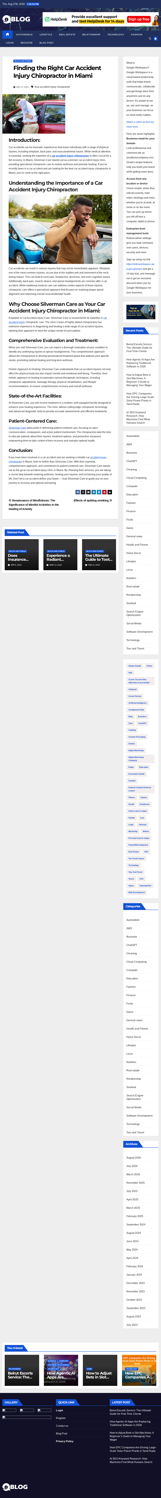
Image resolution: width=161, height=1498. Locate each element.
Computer (132, 486)
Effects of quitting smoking (91, 500)
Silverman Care (17, 428)
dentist (131, 744)
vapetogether (145, 886)
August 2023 (133, 1316)
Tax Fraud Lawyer (136, 858)
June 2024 (132, 1241)
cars (130, 723)
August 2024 (133, 1233)
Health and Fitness (22, 61)
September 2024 (135, 1224)
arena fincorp (134, 696)
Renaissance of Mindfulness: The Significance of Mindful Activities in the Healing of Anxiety (34, 505)
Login (10, 42)
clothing (132, 730)
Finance (131, 511)
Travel (131, 879)
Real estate (67, 34)
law (142, 818)
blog (130, 716)
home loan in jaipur (137, 811)
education (143, 767)
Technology (115, 34)
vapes (131, 886)
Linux (129, 569)
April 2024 (132, 1258)
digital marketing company (136, 759)
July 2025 (132, 1191)
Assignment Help (136, 710)
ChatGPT (131, 461)
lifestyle (143, 825)
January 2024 (134, 1274)
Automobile (24, 34)
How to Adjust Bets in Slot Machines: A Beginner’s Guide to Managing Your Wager (132, 1436)
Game (129, 528)
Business (131, 452)
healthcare (145, 804)
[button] (150, 38)
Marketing (132, 831)
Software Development (139, 631)
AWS (129, 444)
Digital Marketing (136, 750)
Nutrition (131, 578)
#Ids (130, 673)
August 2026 (133, 1157)
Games (144, 797)
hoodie (131, 818)
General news (134, 536)
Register (27, 42)
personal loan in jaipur (139, 838)
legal (130, 825)
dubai (131, 767)
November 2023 (135, 1291)
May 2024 (132, 1249)
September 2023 (135, 1308)
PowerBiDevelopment (138, 845)
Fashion (136, 34)
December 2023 (135, 1283)
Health (131, 804)
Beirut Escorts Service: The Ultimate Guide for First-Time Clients (139, 348)
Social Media (133, 623)
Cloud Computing (136, 478)
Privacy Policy (64, 1441)
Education (132, 494)
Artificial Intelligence (137, 703)
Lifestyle (46, 34)
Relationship (91, 34)
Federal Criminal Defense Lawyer (139, 789)
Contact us (62, 1425)
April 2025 (132, 1199)
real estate (133, 852)
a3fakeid (132, 689)
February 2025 (134, 1216)
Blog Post (61, 1433)
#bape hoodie (134, 666)
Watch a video (134, 122)
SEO (146, 852)
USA (141, 879)
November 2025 (135, 1182)
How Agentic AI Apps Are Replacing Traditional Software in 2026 (140, 363)
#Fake (149, 666)
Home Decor (133, 553)
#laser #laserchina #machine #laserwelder (139, 681)
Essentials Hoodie (136, 774)
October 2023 (134, 1299)
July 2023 (132, 1325)
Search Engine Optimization (135, 613)
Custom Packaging (136, 737)
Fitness (131, 797)
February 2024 (134, 1266)
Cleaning (131, 469)
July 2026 (132, 1166)
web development (136, 892)
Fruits (129, 519)
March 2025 (133, 1208)
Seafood (131, 603)
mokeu (146, 831)
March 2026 (133, 1174)
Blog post (46, 42)
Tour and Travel (135, 648)
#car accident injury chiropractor (52, 86)
